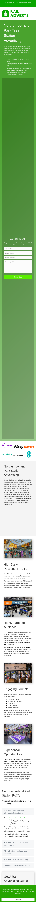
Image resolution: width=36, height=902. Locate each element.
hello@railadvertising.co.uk (23, 2)
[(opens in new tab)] (7, 445)
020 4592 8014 (10, 2)
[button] (18, 277)
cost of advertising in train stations (17, 818)
